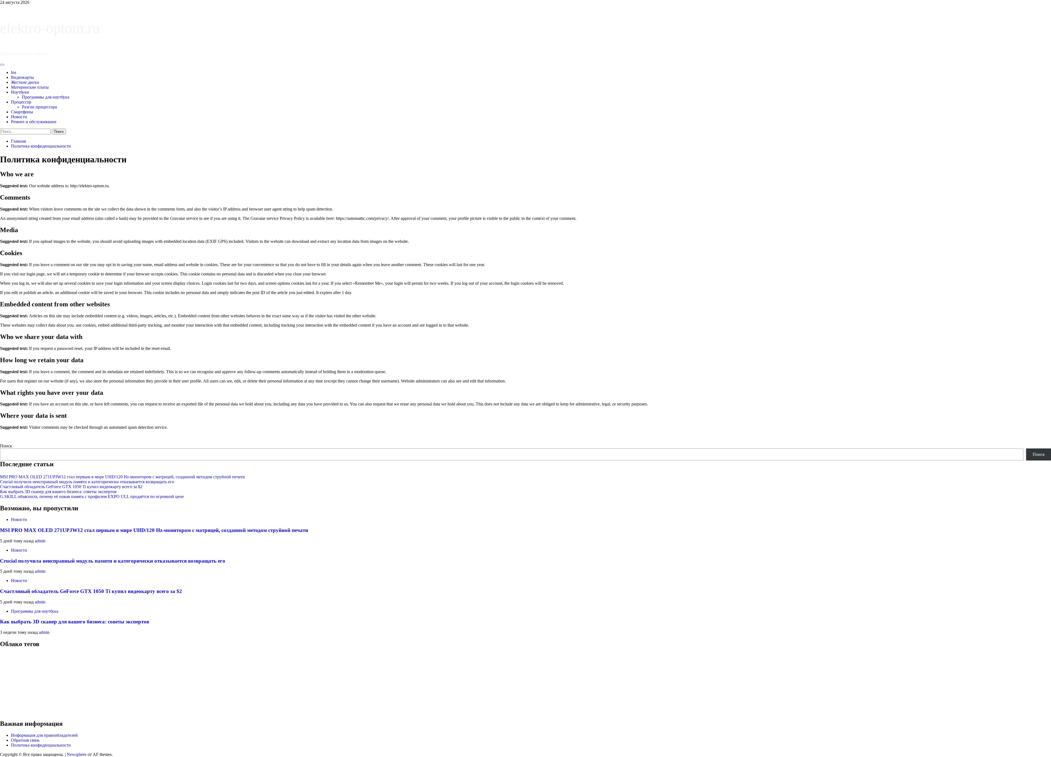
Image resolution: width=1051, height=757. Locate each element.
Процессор (21, 102)
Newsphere (76, 754)
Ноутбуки (20, 92)
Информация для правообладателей (44, 735)
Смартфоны (22, 112)
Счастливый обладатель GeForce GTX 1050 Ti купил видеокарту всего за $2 (71, 486)
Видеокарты (22, 77)
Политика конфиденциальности (41, 745)
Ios (13, 72)
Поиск (6, 446)
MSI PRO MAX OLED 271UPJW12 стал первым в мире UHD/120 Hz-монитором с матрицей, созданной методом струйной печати (122, 476)
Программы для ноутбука (45, 97)
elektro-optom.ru (50, 28)
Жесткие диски (25, 82)
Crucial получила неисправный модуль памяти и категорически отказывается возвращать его (87, 481)
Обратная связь (25, 740)
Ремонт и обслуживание (33, 121)
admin (40, 541)
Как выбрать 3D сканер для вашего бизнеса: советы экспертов (58, 491)
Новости (19, 116)
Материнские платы (30, 87)
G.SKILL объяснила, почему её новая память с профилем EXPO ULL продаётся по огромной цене (92, 496)
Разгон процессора (39, 107)
